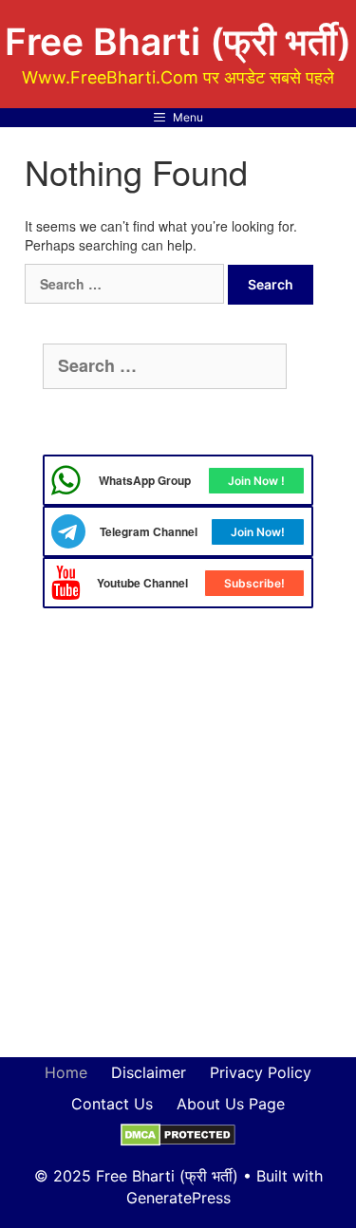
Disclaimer (148, 1072)
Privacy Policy (260, 1072)
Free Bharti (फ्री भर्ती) (178, 41)
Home (66, 1072)
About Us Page (231, 1103)
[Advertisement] (178, 847)
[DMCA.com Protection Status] (178, 1134)
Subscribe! (254, 583)
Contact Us (112, 1103)
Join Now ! (256, 481)
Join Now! (258, 532)
